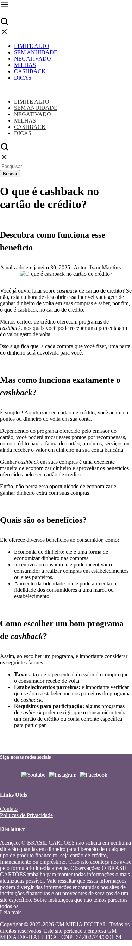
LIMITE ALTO (31, 46)
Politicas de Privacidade (26, 815)
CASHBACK (30, 71)
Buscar (10, 173)
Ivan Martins (105, 267)
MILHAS (25, 65)
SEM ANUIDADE (35, 52)
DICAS (22, 78)
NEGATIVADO (32, 59)
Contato (9, 809)
